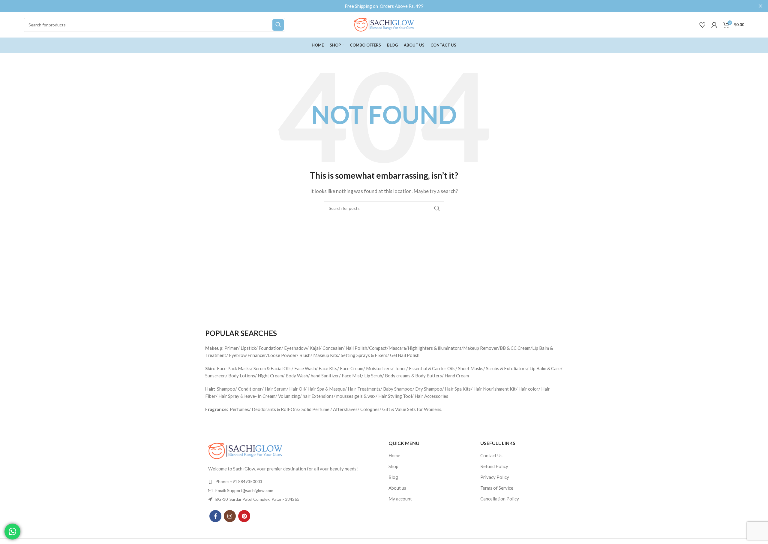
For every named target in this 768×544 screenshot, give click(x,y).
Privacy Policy (494, 477)
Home (394, 455)
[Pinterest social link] (244, 516)
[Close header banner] (760, 6)
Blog (393, 477)
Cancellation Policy (499, 498)
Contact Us (491, 455)
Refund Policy (494, 466)
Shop (393, 466)
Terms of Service (496, 488)
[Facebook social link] (215, 516)
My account (400, 498)
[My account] (714, 25)
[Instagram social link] (230, 516)
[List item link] (292, 481)
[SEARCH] (278, 25)
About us (397, 488)
